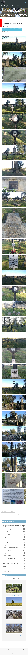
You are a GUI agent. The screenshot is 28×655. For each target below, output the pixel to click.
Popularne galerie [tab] (7, 578)
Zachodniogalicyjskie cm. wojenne (14, 529)
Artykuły (14, 568)
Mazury (14, 566)
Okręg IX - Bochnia (14, 553)
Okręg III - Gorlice (14, 537)
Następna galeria (20, 514)
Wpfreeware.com (17, 653)
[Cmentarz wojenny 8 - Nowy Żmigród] (14, 43)
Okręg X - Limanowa (14, 555)
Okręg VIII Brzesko (14, 550)
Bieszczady (14, 561)
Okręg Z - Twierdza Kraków (14, 558)
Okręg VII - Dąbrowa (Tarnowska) (14, 547)
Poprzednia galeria (8, 511)
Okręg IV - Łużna (14, 539)
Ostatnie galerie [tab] (16, 578)
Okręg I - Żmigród (14, 531)
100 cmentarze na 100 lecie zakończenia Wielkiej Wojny (12, 28)
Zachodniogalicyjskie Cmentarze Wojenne (11, 5)
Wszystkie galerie (7, 571)
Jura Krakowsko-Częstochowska (14, 563)
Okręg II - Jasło (14, 534)
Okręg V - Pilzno (14, 542)
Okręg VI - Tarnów (14, 545)
